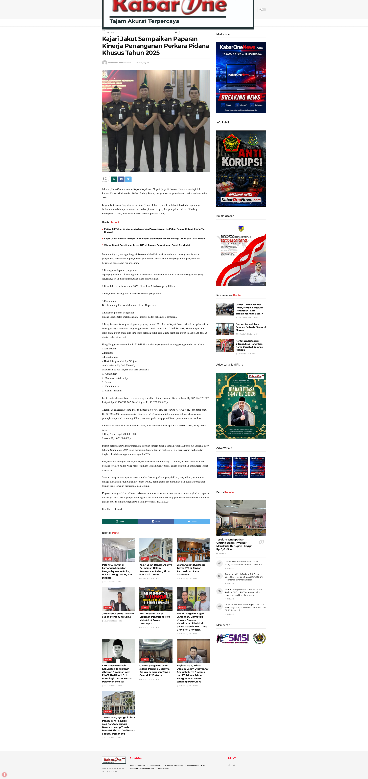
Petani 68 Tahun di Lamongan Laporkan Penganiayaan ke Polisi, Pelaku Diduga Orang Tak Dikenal (117, 571)
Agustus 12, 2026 (147, 679)
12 (121, 621)
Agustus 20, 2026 (184, 578)
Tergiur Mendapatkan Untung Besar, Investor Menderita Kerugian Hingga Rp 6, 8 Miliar (234, 544)
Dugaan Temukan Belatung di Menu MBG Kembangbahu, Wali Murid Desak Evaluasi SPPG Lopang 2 (245, 607)
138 (196, 686)
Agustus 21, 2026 (110, 582)
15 (255, 354)
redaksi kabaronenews (121, 62)
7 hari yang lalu (244, 354)
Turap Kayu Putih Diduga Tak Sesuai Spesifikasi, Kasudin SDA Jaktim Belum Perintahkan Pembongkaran (244, 577)
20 (158, 627)
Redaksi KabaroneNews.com (142, 768)
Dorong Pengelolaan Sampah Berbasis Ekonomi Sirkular (251, 327)
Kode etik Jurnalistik (174, 765)
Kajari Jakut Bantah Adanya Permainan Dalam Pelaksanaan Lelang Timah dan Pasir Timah (154, 238)
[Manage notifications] (4, 774)
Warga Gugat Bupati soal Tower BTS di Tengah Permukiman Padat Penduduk (147, 245)
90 (121, 738)
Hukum (108, 559)
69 (256, 317)
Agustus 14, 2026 (184, 634)
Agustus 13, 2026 (110, 686)
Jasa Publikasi (155, 765)
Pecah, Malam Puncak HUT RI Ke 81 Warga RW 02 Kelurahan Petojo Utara (243, 563)
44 (121, 686)
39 (256, 334)
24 (158, 578)
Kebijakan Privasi (137, 765)
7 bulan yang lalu (244, 317)
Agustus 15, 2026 (147, 627)
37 (196, 578)
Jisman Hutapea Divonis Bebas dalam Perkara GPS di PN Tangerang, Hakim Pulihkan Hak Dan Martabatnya (243, 592)
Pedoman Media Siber (196, 765)
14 (158, 679)
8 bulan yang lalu (142, 62)
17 (196, 634)
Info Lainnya (163, 768)
